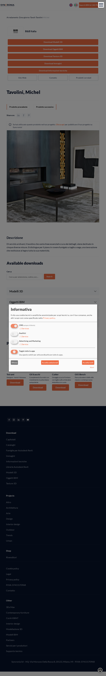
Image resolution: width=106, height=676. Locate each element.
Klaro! (92, 367)
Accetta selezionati (50, 362)
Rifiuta (14, 362)
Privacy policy (49, 318)
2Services (24, 328)
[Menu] (101, 5)
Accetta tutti (88, 362)
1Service (23, 336)
